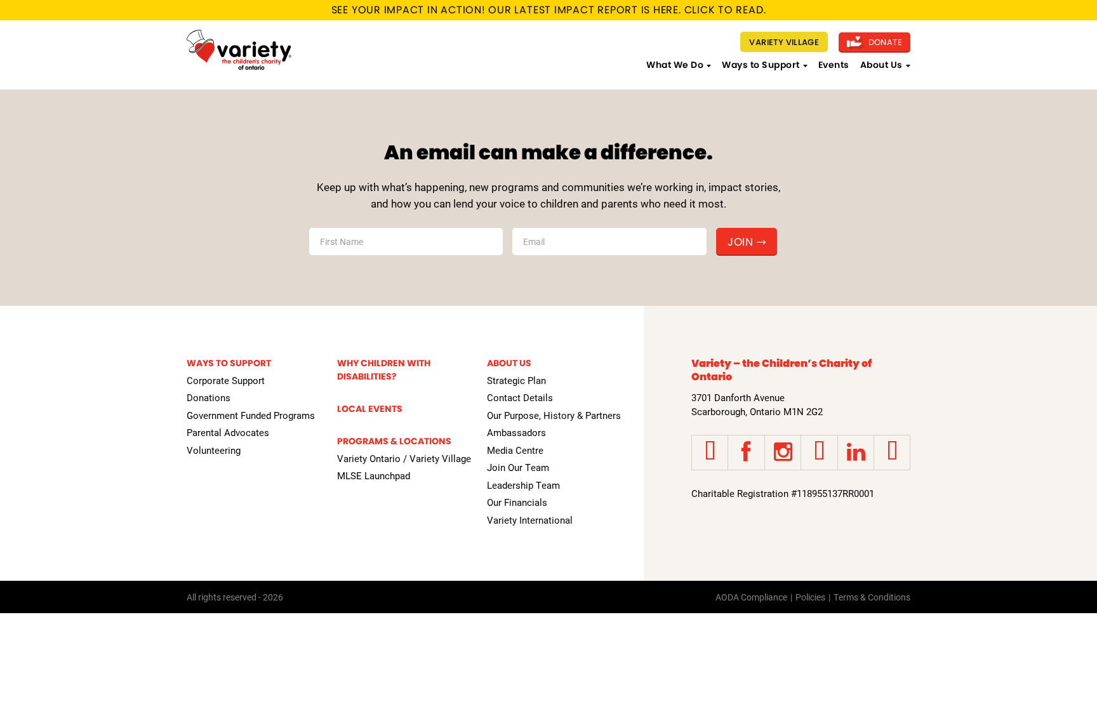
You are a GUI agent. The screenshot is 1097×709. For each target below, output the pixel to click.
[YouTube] (819, 452)
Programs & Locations (394, 441)
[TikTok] (892, 452)
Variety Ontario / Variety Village (404, 458)
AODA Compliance (751, 597)
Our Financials (517, 502)
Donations (208, 397)
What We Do (674, 64)
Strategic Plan (516, 380)
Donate (884, 42)
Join (740, 241)
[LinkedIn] (856, 452)
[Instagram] (783, 452)
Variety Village (784, 42)
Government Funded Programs (251, 415)
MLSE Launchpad (373, 475)
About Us (881, 64)
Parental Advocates (228, 432)
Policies (810, 597)
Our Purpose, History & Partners (554, 415)
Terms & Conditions (872, 597)
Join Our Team (518, 467)
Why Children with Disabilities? (383, 370)
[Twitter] (710, 452)
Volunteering (214, 450)
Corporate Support (226, 380)
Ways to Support (761, 64)
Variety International (530, 520)
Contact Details (520, 397)
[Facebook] (746, 452)
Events (833, 64)
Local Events (369, 408)
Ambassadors (516, 432)
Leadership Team (523, 485)
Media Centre (515, 450)
